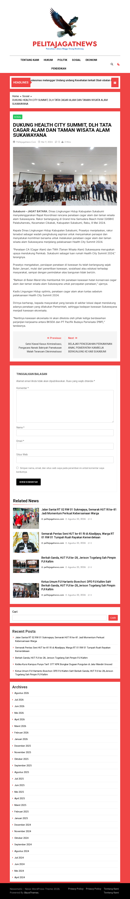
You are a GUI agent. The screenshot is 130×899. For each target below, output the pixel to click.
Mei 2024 (19, 870)
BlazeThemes (31, 892)
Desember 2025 (22, 745)
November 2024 (22, 831)
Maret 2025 (20, 805)
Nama (20, 427)
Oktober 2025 (21, 759)
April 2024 (19, 877)
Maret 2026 (20, 726)
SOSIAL (76, 59)
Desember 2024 (22, 824)
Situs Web (22, 454)
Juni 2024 (19, 864)
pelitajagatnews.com (26, 141)
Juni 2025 (19, 785)
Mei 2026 (19, 713)
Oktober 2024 (21, 838)
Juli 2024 (19, 857)
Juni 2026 (19, 706)
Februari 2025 (21, 811)
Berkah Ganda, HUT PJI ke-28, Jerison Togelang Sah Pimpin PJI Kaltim (51, 657)
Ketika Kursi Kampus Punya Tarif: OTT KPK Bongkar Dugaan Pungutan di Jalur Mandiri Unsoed (63, 664)
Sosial (17, 117)
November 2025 (22, 752)
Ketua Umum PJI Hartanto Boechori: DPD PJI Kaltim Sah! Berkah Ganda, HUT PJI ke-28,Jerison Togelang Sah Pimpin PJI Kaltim (78, 585)
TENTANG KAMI (29, 59)
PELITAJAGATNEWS (64, 44)
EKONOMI (91, 59)
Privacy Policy (75, 889)
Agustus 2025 (21, 772)
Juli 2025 (19, 778)
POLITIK (62, 59)
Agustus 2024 (21, 851)
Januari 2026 (21, 739)
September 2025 (23, 765)
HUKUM (48, 59)
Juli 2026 (19, 699)
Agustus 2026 (21, 693)
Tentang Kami (111, 889)
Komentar (22, 388)
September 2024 (23, 844)
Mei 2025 (19, 791)
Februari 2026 (21, 732)
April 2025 (19, 798)
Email (20, 441)
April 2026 (19, 719)
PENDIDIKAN (58, 68)
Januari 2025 (21, 818)
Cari (15, 611)
